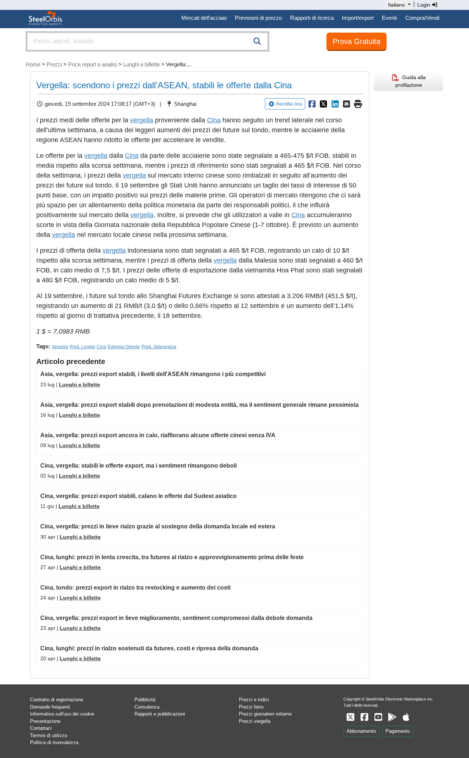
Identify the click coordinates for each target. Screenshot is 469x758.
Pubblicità (144, 699)
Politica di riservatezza (54, 742)
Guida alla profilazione (410, 81)
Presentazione (45, 721)
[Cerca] (257, 41)
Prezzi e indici (254, 699)
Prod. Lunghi (82, 346)
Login (424, 5)
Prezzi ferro (251, 707)
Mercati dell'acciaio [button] (204, 18)
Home (33, 64)
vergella (141, 120)
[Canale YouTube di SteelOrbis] (378, 717)
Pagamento (397, 731)
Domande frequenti (50, 707)
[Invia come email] (346, 104)
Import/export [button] (358, 18)
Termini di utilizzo (48, 735)
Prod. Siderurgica (158, 346)
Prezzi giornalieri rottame (265, 714)
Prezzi (54, 64)
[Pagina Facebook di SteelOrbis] (364, 717)
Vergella (60, 346)
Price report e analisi (92, 64)
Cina (214, 120)
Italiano (396, 5)
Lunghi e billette (141, 64)
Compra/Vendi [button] (422, 18)
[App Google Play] (392, 717)
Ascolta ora (289, 104)
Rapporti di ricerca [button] (312, 18)
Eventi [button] (389, 18)
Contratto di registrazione (56, 699)
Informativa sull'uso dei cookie (62, 714)
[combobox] (147, 41)
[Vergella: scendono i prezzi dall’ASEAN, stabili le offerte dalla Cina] (312, 104)
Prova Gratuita (356, 41)
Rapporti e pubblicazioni (159, 714)
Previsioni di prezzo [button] (258, 18)
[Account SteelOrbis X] (350, 717)
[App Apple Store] (405, 717)
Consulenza (146, 707)
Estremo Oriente (124, 346)
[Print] (358, 104)
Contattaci (41, 728)
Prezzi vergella (254, 721)
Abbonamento (361, 731)
